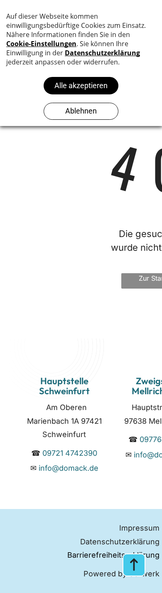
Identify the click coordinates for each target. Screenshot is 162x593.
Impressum (139, 528)
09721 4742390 (69, 453)
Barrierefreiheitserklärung (113, 555)
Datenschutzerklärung (120, 541)
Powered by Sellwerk (121, 573)
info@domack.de (68, 468)
